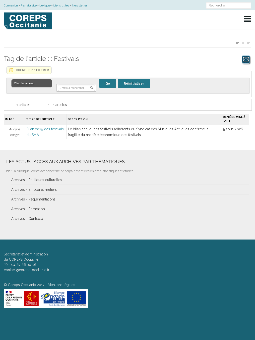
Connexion (11, 5)
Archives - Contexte (27, 219)
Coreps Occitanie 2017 (26, 285)
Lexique (45, 5)
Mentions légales (61, 285)
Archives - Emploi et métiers (34, 190)
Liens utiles (61, 5)
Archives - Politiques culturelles (36, 180)
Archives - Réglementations (33, 199)
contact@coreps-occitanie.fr (26, 270)
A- (248, 43)
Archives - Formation (28, 209)
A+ (237, 43)
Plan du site (29, 5)
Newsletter (79, 5)
